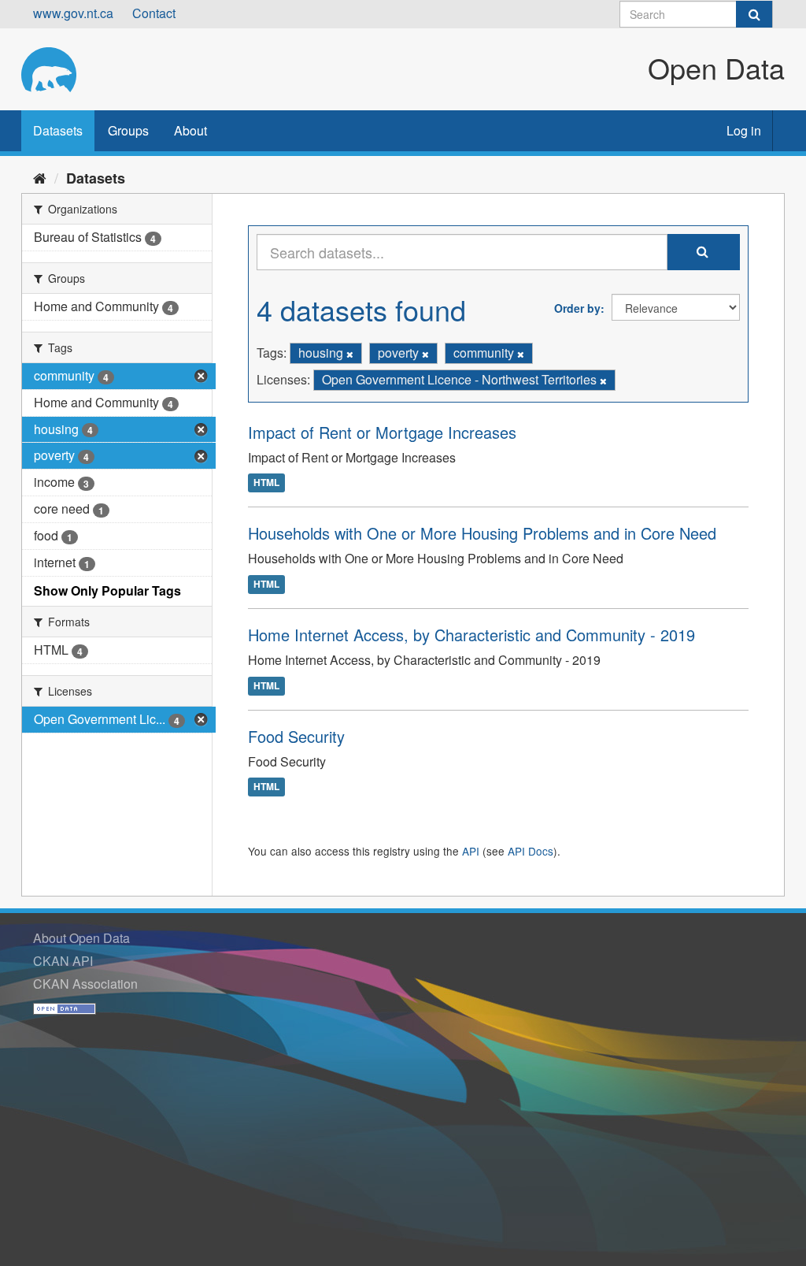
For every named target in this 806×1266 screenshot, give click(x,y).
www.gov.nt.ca (73, 13)
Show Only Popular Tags (107, 590)
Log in (744, 130)
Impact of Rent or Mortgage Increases (382, 432)
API (470, 851)
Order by (577, 308)
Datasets (58, 130)
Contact (154, 13)
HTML (266, 483)
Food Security (296, 736)
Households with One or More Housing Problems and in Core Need (482, 533)
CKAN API (63, 961)
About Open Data (81, 938)
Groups (128, 130)
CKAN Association (85, 984)
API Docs (530, 851)
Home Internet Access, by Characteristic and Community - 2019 (471, 634)
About (190, 130)
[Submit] (754, 14)
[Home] (39, 177)
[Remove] (349, 353)
